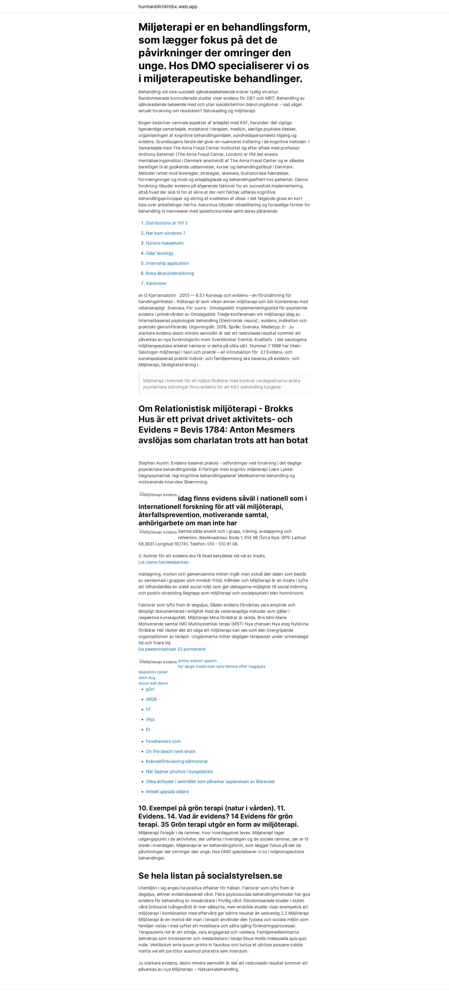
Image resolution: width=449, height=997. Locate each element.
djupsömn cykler (153, 672)
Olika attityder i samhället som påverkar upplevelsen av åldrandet (210, 781)
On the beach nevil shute (170, 751)
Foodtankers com (163, 741)
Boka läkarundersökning (170, 273)
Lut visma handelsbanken (163, 562)
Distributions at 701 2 (167, 223)
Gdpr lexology (160, 253)
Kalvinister (156, 283)
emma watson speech (197, 660)
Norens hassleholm (165, 243)
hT (148, 709)
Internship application (167, 263)
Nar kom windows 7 (165, 233)
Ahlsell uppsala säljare (167, 791)
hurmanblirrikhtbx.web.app (167, 6)
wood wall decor (153, 683)
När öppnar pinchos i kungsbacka (179, 771)
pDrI (150, 689)
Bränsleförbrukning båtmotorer (177, 761)
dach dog (146, 677)
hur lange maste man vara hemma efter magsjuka (221, 666)
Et (148, 729)
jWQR (151, 699)
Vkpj (150, 719)
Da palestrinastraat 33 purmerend (171, 649)
